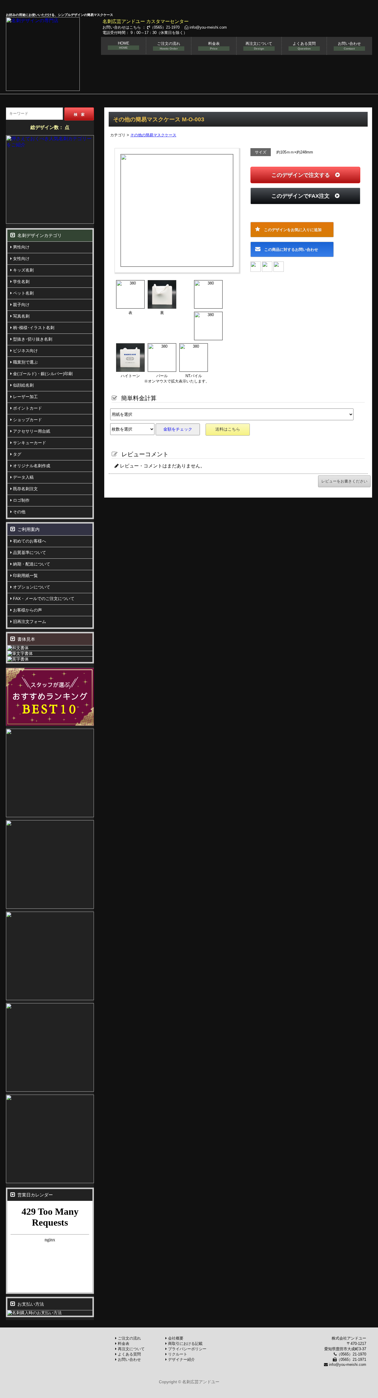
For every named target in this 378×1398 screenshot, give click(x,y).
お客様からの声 (27, 610)
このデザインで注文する (303, 175)
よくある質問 (304, 45)
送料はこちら (227, 429)
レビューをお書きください (344, 481)
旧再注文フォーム (29, 621)
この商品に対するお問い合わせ (289, 249)
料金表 (214, 45)
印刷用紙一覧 (25, 575)
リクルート (177, 1354)
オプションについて (31, 587)
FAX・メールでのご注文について (43, 598)
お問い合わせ (349, 45)
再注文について (258, 45)
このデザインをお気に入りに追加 (291, 230)
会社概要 (175, 1338)
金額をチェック (177, 429)
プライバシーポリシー (186, 1349)
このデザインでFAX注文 (303, 196)
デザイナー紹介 (181, 1359)
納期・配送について (31, 564)
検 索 (79, 114)
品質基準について (29, 552)
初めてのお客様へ (29, 541)
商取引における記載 (185, 1343)
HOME (123, 45)
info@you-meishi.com (207, 27)
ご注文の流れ (168, 45)
